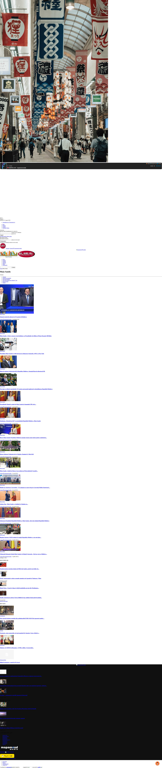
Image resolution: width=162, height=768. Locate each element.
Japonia (1, 630)
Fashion (4, 260)
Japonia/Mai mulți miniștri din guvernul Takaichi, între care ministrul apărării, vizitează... (23, 685)
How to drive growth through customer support (12, 718)
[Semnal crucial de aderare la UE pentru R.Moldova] (17, 313)
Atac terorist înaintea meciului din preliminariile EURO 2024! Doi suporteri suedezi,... (22, 618)
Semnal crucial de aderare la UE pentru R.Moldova (13, 317)
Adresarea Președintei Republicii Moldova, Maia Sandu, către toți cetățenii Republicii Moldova (24, 520)
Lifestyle (4, 262)
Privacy (4, 762)
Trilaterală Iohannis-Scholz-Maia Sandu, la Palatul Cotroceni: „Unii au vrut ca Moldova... (23, 554)
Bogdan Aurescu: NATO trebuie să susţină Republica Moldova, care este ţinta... (20, 537)
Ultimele (4, 277)
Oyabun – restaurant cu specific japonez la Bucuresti (13, 695)
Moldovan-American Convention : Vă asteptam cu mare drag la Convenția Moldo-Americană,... (25, 487)
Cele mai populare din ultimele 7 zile (10, 280)
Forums (4, 225)
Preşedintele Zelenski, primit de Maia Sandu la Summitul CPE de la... (18, 404)
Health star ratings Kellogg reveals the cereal (11, 728)
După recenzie (5, 281)
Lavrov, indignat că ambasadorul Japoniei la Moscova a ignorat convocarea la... (21, 676)
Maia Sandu (2, 314)
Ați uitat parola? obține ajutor (6, 236)
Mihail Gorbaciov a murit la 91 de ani (10, 662)
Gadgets (4, 261)
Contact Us (5, 765)
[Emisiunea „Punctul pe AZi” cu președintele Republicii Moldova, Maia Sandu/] (10, 417)
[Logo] (9, 257)
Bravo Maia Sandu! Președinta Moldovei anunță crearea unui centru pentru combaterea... (23, 437)
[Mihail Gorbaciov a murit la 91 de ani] (7, 658)
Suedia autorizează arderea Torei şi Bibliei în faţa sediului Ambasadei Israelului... (21, 597)
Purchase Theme (6, 228)
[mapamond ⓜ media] (81, 249)
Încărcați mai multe (4, 601)
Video (4, 264)
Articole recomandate (7, 278)
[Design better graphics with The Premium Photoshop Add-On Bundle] (3, 706)
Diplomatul (2, 645)
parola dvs (14, 233)
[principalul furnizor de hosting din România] (21, 767)
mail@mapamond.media (11, 758)
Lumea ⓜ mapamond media (5, 319)
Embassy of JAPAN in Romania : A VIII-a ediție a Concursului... (17, 647)
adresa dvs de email (15, 239)
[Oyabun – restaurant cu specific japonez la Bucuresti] (3, 692)
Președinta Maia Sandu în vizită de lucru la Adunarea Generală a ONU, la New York (22, 353)
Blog (3, 224)
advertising (7, 751)
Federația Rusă (3, 660)
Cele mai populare (6, 279)
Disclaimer (5, 761)
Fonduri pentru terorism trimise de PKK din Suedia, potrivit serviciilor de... (19, 569)
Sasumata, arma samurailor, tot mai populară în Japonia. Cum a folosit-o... (19, 633)
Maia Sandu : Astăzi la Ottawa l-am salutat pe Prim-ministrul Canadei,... (19, 471)
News (4, 259)
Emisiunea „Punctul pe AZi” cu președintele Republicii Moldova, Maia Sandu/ (20, 421)
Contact (4, 226)
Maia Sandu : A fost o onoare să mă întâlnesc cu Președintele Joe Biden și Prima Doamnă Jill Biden (26, 336)
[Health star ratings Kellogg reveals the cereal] (3, 725)
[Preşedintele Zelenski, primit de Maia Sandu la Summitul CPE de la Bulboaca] (10, 400)
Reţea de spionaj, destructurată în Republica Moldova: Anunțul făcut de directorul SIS (22, 371)
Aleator (4, 282)
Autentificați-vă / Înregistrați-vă (9, 222)
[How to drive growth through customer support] (3, 715)
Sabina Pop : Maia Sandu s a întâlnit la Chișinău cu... (14, 504)
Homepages (5, 265)
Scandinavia (2, 616)
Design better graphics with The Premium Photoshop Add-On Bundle (18, 708)
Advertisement (5, 763)
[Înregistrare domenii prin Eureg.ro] (30, 767)
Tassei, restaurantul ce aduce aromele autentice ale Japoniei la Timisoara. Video (20, 578)
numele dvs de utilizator (16, 232)
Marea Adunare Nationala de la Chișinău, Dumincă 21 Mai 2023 (17, 454)
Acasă (1, 268)
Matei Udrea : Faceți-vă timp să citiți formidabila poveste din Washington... (19, 588)
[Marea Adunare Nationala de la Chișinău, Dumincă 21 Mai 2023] (10, 450)
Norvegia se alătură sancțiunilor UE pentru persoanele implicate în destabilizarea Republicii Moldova (26, 389)
